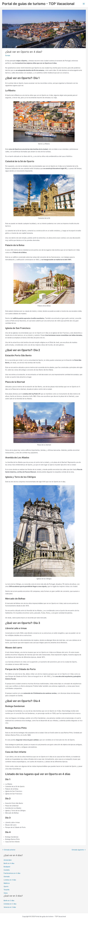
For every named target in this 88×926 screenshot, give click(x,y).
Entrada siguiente (79, 850)
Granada (7, 876)
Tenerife (6, 890)
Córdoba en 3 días (10, 904)
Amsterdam (8, 860)
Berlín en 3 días (9, 900)
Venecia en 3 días (10, 907)
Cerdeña (7, 870)
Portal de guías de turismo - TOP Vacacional (38, 4)
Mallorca (7, 883)
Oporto (6, 886)
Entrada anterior (8, 850)
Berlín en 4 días (9, 863)
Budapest (7, 867)
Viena (6, 893)
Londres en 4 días (10, 880)
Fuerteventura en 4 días (12, 873)
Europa (7, 55)
